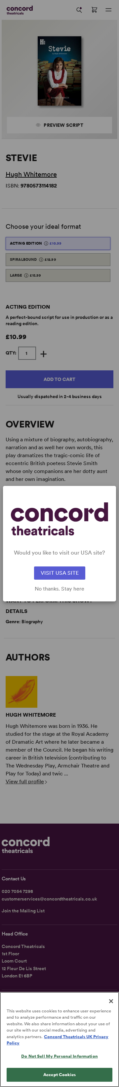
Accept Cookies (59, 1074)
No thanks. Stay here (59, 589)
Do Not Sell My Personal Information (59, 1056)
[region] (59, 1039)
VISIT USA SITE (60, 573)
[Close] (111, 1001)
